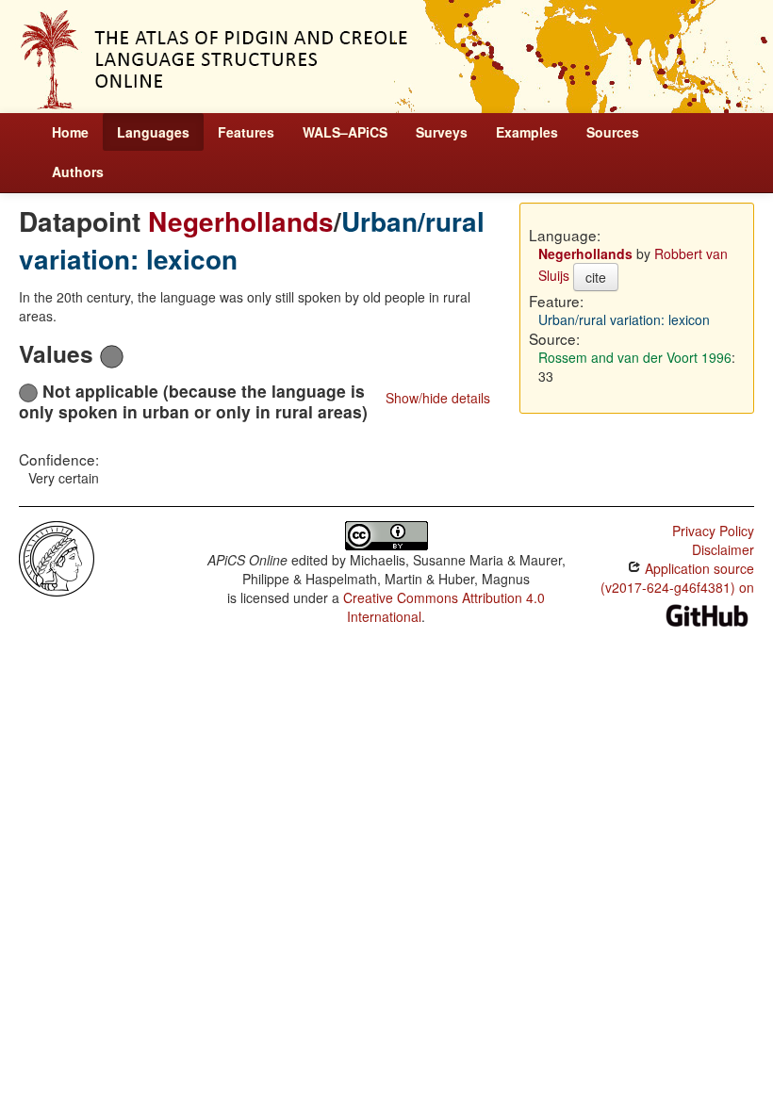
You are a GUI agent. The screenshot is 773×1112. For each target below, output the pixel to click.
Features (246, 132)
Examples (527, 132)
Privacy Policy (713, 530)
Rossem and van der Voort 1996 (635, 357)
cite (595, 277)
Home (70, 132)
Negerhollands (241, 221)
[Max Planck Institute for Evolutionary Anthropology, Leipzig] (56, 557)
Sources (612, 132)
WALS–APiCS (345, 132)
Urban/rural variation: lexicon (624, 319)
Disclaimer (723, 549)
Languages (153, 132)
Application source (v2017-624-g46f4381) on (677, 578)
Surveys (442, 132)
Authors (78, 171)
